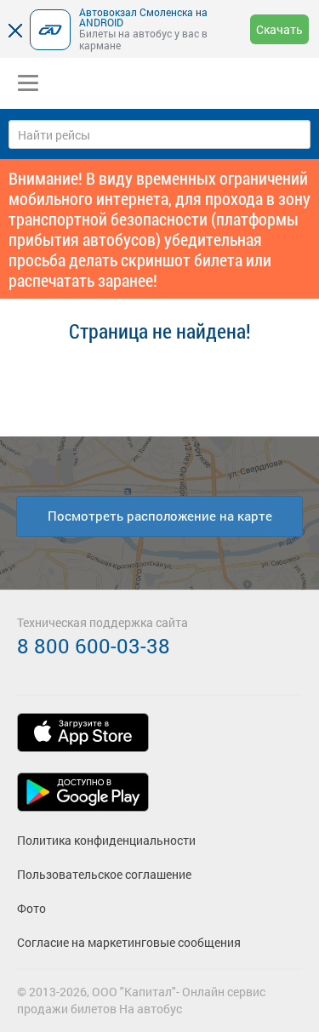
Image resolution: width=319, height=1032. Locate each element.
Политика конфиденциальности (106, 840)
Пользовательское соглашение (104, 874)
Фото (31, 908)
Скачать (279, 29)
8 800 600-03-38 (93, 645)
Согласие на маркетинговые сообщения (129, 942)
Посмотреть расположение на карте (160, 515)
